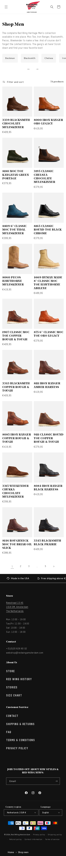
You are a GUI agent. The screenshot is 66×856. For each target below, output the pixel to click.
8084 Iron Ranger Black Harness (48, 488)
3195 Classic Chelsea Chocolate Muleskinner (44, 177)
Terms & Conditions (20, 740)
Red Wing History (19, 679)
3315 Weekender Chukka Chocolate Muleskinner (15, 491)
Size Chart (14, 695)
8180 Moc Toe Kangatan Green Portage (15, 175)
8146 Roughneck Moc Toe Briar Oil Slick (17, 545)
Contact (12, 716)
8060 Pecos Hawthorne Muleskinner (13, 281)
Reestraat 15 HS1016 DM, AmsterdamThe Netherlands (17, 607)
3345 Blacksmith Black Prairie (47, 543)
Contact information (33, 839)
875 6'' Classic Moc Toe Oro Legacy (48, 334)
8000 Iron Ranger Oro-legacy (48, 122)
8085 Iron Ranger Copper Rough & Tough (16, 438)
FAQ (8, 732)
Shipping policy (55, 834)
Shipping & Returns (20, 724)
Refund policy (15, 839)
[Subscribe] (56, 781)
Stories (11, 687)
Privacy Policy (17, 748)
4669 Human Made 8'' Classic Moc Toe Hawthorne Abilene (48, 283)
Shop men (23, 852)
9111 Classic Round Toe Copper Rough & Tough (49, 438)
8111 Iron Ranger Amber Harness (47, 385)
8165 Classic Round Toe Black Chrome (48, 230)
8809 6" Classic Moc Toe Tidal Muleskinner (14, 230)
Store (10, 671)
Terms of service (52, 839)
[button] (6, 7)
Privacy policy (39, 834)
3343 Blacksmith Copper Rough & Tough (16, 387)
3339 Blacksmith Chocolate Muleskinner (16, 124)
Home (11, 852)
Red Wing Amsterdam (20, 834)
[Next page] (53, 566)
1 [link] (12, 566)
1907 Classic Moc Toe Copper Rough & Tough (15, 336)
